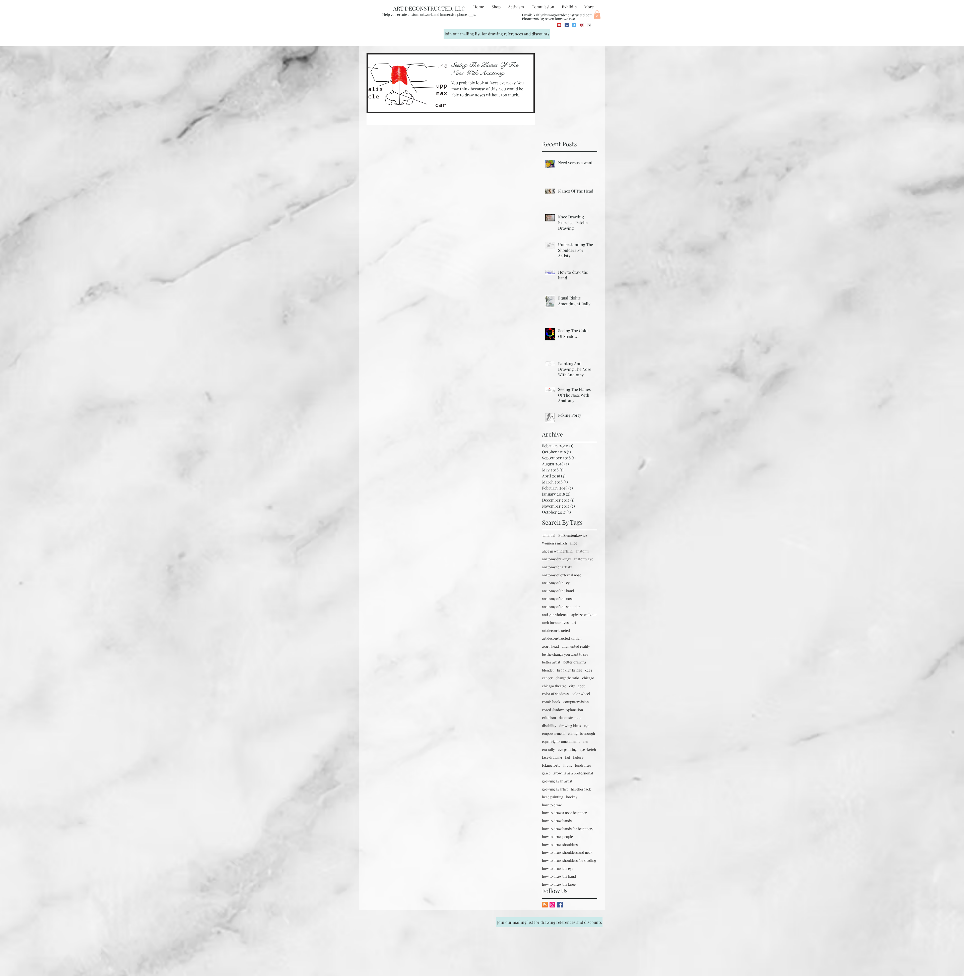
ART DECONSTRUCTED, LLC (429, 8)
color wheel (581, 693)
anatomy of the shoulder (561, 606)
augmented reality (576, 646)
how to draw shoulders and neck (567, 852)
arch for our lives (555, 622)
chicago (588, 678)
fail (567, 757)
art (574, 622)
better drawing (574, 662)
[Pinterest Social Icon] (582, 25)
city (572, 686)
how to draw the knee (559, 884)
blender (548, 670)
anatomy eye (583, 559)
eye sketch (588, 749)
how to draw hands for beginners (567, 828)
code (581, 686)
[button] (597, 14)
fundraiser (583, 765)
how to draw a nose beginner (564, 812)
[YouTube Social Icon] (559, 25)
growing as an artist (557, 781)
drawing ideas (570, 725)
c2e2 (588, 670)
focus (567, 765)
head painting (552, 797)
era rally (548, 749)
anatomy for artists (557, 567)
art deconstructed (556, 630)
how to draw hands (557, 820)
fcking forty (551, 765)
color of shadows (555, 693)
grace (546, 773)
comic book (551, 701)
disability (549, 725)
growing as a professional (573, 773)
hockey (571, 797)
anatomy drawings (556, 559)
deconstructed (570, 717)
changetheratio (567, 678)
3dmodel (548, 535)
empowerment (553, 733)
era (585, 741)
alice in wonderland (557, 551)
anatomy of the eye (556, 582)
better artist (551, 662)
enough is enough (581, 733)
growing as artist (555, 789)
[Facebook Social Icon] (567, 25)
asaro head (550, 646)
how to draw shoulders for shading (569, 860)
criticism (549, 717)
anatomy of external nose (561, 575)
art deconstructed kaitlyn (561, 638)
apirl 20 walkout (584, 614)
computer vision (576, 701)
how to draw (552, 805)
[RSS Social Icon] (545, 904)
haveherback (581, 789)
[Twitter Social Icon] (574, 25)
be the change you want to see (565, 654)
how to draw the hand (559, 876)
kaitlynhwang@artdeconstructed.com (562, 15)
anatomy (582, 551)
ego (586, 725)
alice (573, 543)
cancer (547, 678)
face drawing (552, 757)
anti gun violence (555, 614)
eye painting (567, 749)
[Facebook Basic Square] (560, 904)
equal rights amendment (561, 741)
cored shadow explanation (562, 709)
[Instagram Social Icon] (589, 25)
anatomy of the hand (558, 590)
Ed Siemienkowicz (572, 535)
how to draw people (557, 836)
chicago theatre (554, 686)
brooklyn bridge (569, 670)
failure (578, 757)
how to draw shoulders (560, 844)
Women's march (554, 543)
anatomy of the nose (557, 598)
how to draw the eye (557, 868)
